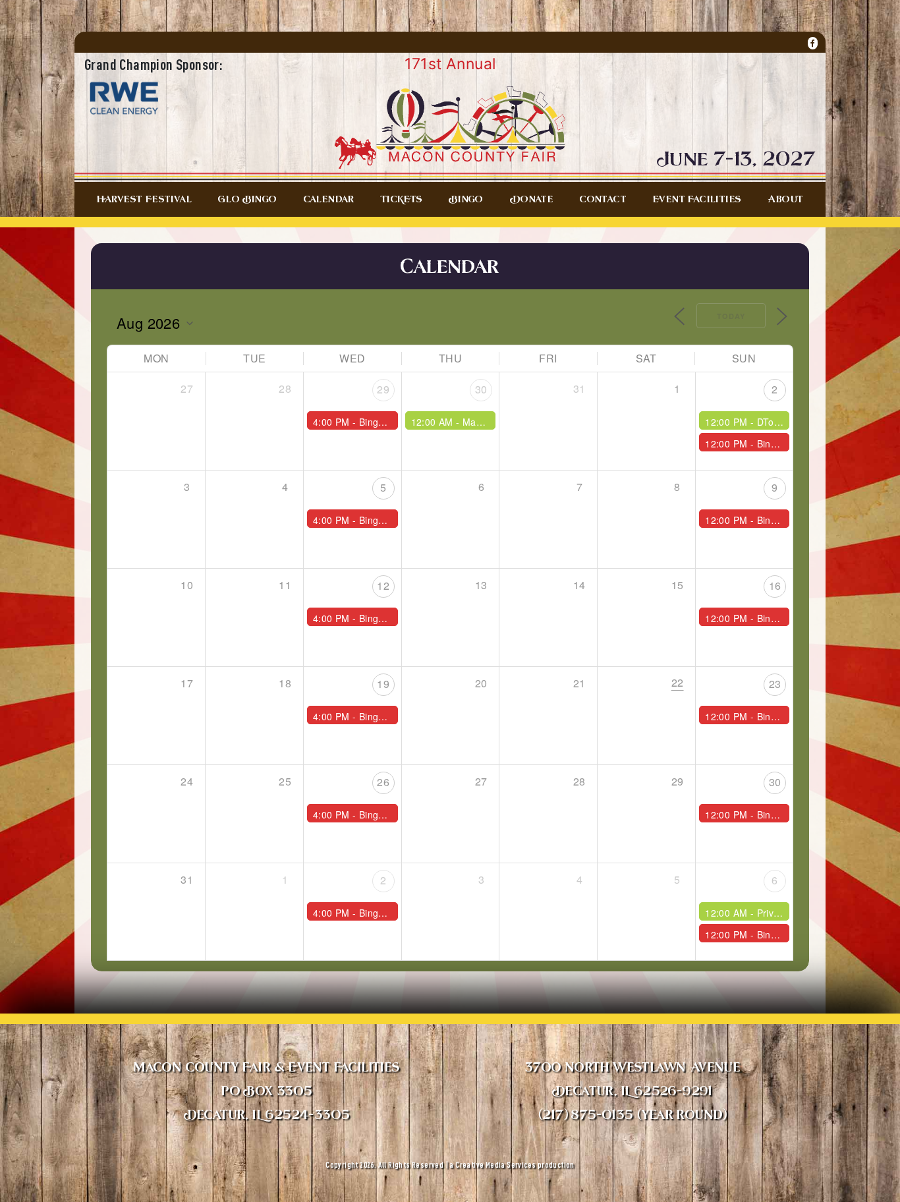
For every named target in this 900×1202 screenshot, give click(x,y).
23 (775, 683)
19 (383, 683)
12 (383, 585)
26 (383, 781)
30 (481, 389)
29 (383, 389)
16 (775, 585)
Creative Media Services (495, 1164)
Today (731, 316)
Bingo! (771, 443)
